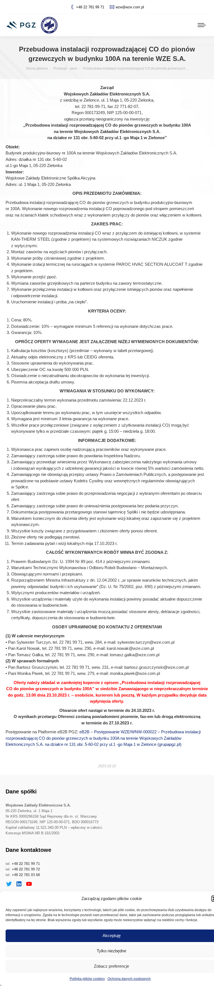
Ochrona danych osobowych (129, 979)
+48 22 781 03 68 (26, 875)
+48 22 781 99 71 (90, 7)
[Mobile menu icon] (201, 25)
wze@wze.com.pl (130, 7)
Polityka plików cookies (87, 979)
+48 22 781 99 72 (26, 869)
